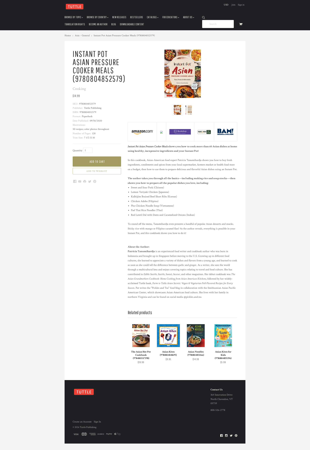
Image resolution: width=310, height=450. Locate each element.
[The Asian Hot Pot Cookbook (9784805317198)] (141, 336)
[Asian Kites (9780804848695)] (168, 336)
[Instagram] (226, 435)
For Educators (170, 17)
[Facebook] (221, 435)
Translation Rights (75, 24)
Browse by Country (97, 17)
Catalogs (152, 17)
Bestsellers (136, 17)
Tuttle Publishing (88, 427)
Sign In (97, 421)
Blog (113, 24)
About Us (188, 17)
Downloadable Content (132, 24)
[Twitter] (231, 435)
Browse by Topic (73, 17)
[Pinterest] (236, 435)
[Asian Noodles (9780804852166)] (196, 336)
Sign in (241, 4)
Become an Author (98, 24)
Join (233, 4)
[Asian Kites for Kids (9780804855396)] (223, 336)
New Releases (119, 17)
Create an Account (82, 421)
